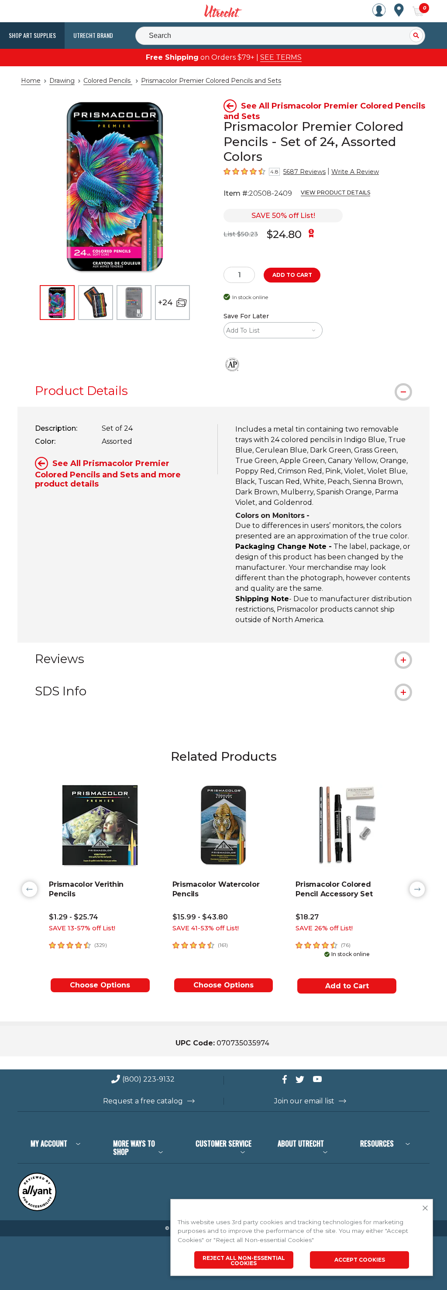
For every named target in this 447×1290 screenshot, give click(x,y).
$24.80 (284, 234)
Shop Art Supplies (32, 35)
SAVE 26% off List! (324, 928)
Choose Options (100, 985)
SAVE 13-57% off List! (82, 928)
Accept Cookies (359, 1259)
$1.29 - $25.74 (73, 917)
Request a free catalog (143, 1101)
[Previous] (29, 889)
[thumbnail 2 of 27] (95, 302)
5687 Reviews (304, 172)
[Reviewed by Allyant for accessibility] (37, 1209)
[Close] (425, 1208)
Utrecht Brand (93, 35)
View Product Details (335, 192)
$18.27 (307, 917)
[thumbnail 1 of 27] (57, 302)
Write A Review (355, 172)
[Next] (417, 889)
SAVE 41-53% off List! (205, 928)
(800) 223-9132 (148, 1079)
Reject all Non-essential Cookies (244, 1260)
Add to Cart (347, 986)
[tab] (223, 390)
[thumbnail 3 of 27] (134, 302)
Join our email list (304, 1101)
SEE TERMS (281, 57)
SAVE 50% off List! (283, 215)
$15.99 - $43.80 (200, 917)
